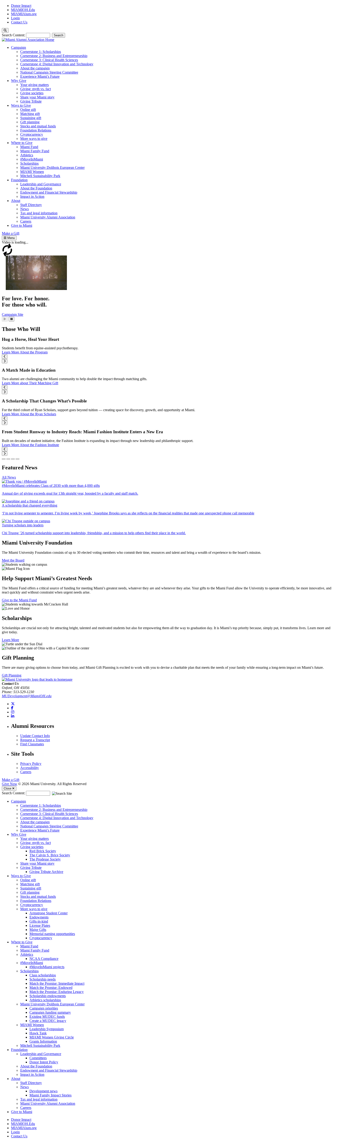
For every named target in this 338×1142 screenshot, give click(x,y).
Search (58, 35)
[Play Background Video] (5, 319)
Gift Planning (11, 675)
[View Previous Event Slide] (4, 356)
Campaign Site (12, 314)
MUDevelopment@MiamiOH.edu (27, 696)
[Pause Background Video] (11, 319)
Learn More (10, 640)
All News (9, 477)
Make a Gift (10, 780)
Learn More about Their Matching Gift (30, 383)
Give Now (9, 784)
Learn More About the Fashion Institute (30, 445)
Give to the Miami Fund (19, 600)
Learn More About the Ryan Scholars (29, 414)
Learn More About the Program (25, 352)
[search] (5, 30)
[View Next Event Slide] (4, 361)
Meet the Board (13, 560)
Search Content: (14, 35)
